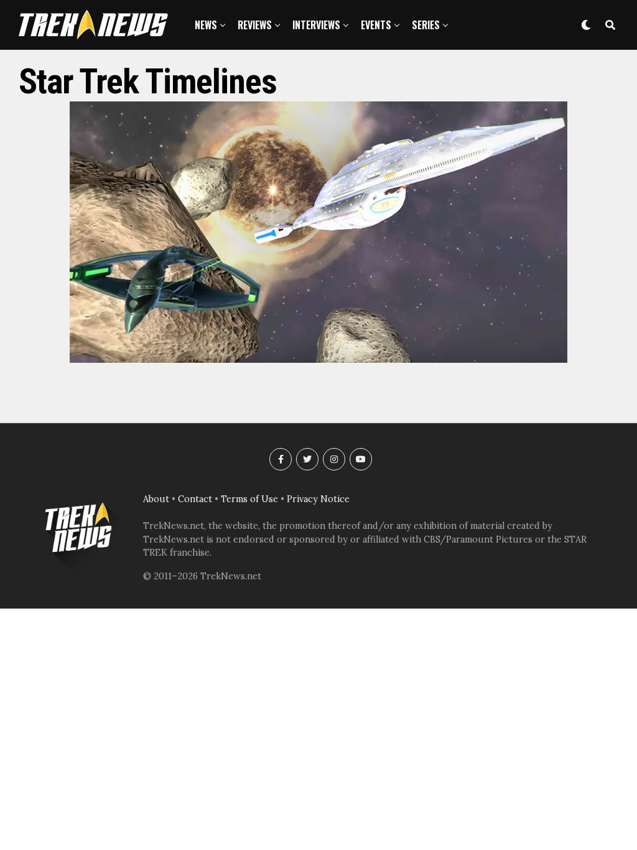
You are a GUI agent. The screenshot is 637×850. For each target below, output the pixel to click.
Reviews (255, 24)
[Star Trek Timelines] (318, 359)
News (206, 24)
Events (376, 24)
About (156, 499)
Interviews (316, 24)
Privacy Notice (318, 499)
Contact (195, 499)
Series (426, 24)
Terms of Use (249, 499)
